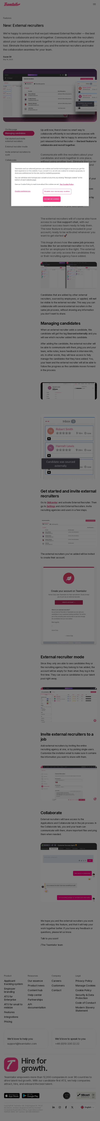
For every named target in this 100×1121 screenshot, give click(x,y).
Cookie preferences (22, 191)
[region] (50, 184)
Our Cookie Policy (67, 184)
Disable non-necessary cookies (57, 191)
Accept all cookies (51, 199)
